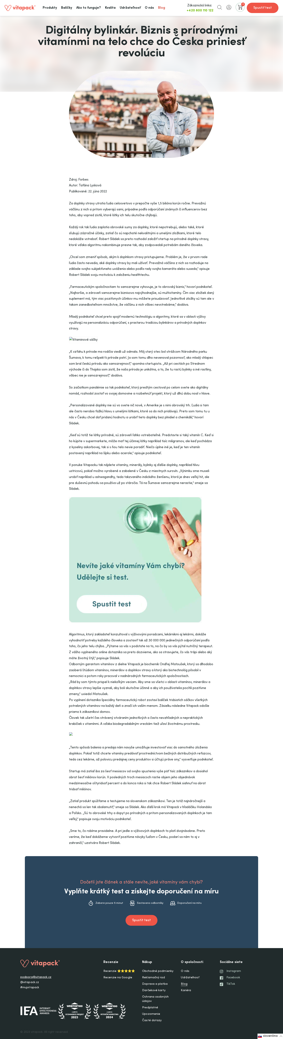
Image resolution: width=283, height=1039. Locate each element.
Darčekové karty (154, 990)
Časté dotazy (152, 1020)
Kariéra (186, 990)
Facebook (233, 977)
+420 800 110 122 (200, 10)
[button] (219, 7)
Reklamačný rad (153, 977)
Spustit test (141, 920)
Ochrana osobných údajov (155, 999)
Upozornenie (151, 1014)
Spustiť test (262, 8)
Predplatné (150, 1007)
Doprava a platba (155, 984)
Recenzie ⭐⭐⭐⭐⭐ (119, 971)
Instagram (233, 971)
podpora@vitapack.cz (35, 977)
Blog (184, 984)
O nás (185, 971)
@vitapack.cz (29, 982)
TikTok (230, 984)
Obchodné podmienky (157, 971)
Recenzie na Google (117, 977)
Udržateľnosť (190, 977)
